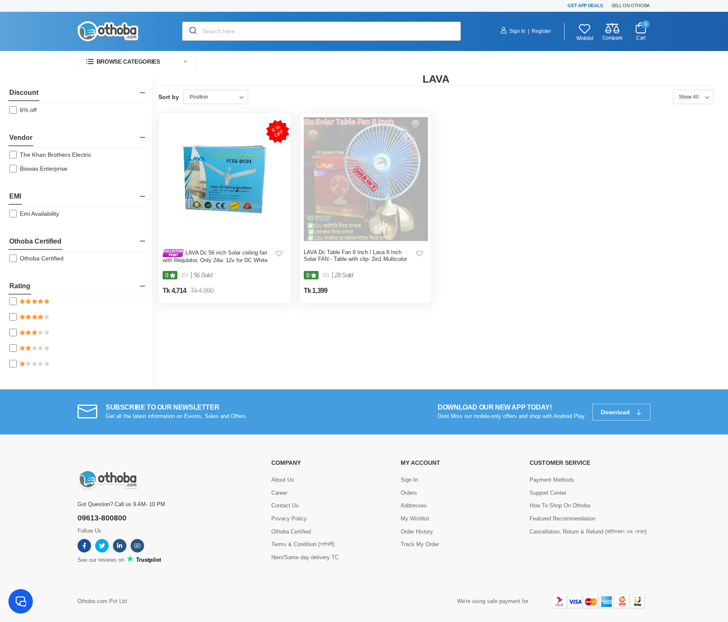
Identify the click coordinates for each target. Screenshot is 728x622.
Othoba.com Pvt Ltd (102, 601)
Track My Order (420, 544)
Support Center (548, 493)
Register (541, 31)
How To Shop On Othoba (560, 505)
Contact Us (285, 505)
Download (616, 412)
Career (279, 493)
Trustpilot (147, 560)
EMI (15, 196)
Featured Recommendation (562, 518)
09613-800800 (102, 518)
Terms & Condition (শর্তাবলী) (303, 544)
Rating (19, 286)
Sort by (168, 97)
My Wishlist (415, 518)
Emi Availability (39, 213)
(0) (185, 275)
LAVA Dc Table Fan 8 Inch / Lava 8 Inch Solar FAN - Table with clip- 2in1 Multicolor (355, 255)
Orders (409, 493)
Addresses (414, 505)
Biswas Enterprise (43, 168)
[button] (136, 61)
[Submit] (192, 31)
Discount (23, 92)
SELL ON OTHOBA (630, 5)
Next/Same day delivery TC (305, 557)
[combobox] (321, 31)
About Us (282, 480)
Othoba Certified (35, 241)
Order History (417, 531)
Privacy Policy (289, 518)
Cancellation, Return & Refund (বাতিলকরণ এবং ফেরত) (588, 531)
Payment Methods (552, 480)
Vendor (20, 137)
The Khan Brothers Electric (55, 154)
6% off (28, 110)
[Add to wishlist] (279, 253)
